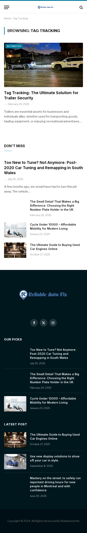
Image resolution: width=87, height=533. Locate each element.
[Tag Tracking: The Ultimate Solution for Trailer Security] (43, 65)
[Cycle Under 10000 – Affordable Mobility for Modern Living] (15, 229)
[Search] (81, 7)
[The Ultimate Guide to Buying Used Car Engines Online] (15, 250)
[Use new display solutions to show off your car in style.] (15, 461)
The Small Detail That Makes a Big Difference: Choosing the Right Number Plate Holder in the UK (54, 205)
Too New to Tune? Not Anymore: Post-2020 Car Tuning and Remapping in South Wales (43, 167)
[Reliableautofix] (45, 7)
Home (7, 18)
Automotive (14, 46)
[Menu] (6, 7)
